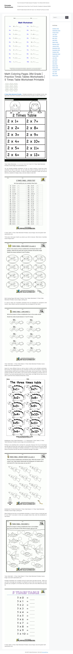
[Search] (66, 17)
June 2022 (54, 59)
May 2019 (54, 73)
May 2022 (54, 61)
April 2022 (54, 63)
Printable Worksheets (9, 6)
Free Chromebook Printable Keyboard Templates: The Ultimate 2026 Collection (33, 2)
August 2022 (55, 56)
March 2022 (55, 65)
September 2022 (56, 54)
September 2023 (56, 30)
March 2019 (55, 75)
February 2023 (55, 44)
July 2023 (54, 34)
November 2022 (56, 50)
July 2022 (54, 58)
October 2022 (55, 52)
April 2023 (54, 40)
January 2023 (55, 46)
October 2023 (55, 28)
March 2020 (55, 67)
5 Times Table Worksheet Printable (13, 94)
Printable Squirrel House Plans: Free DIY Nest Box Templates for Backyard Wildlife (34, 6)
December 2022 (56, 48)
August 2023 (55, 32)
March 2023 (55, 42)
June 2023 (54, 36)
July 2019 (54, 71)
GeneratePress (45, 652)
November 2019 (56, 69)
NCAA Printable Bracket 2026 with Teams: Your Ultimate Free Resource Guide (33, 9)
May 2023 (54, 38)
